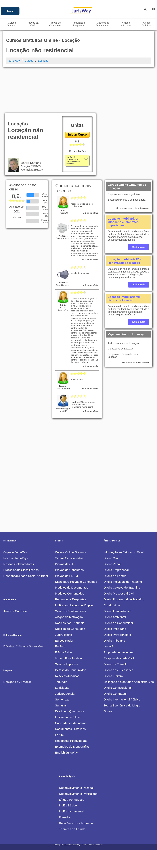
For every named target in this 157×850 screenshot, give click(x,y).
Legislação (62, 687)
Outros (108, 711)
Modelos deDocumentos (103, 24)
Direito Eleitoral (113, 676)
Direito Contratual (115, 693)
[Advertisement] (78, 90)
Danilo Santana (30, 162)
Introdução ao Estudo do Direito (124, 552)
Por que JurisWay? (15, 558)
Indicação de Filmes (68, 717)
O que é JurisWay (15, 552)
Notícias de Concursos (70, 628)
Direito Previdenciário (118, 634)
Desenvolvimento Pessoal (76, 787)
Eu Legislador (64, 640)
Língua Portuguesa (71, 799)
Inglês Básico (68, 805)
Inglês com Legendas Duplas (74, 605)
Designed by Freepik (17, 681)
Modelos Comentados (69, 593)
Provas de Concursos (69, 570)
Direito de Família (115, 576)
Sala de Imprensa (66, 664)
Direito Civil (111, 558)
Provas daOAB (32, 24)
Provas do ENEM (66, 576)
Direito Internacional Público (122, 699)
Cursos (29, 60)
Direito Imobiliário (115, 628)
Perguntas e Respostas (70, 599)
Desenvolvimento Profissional (78, 793)
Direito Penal (112, 564)
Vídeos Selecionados (69, 558)
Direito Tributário (114, 640)
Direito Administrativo (117, 611)
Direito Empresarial (116, 570)
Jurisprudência (65, 693)
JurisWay (14, 60)
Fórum (59, 735)
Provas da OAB (65, 564)
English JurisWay (66, 752)
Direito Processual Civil (119, 593)
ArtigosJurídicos (147, 24)
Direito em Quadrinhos (70, 711)
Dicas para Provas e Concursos (76, 581)
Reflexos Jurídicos (67, 676)
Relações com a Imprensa (76, 823)
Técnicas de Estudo (72, 829)
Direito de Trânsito (116, 664)
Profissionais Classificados (21, 570)
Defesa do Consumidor (70, 670)
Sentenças (62, 699)
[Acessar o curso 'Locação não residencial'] (77, 136)
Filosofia (64, 817)
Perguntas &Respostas (78, 24)
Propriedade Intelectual (119, 652)
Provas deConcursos (55, 24)
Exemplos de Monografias (72, 746)
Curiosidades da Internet (71, 723)
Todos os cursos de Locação (123, 343)
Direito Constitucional (118, 687)
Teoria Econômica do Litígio (122, 705)
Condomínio (112, 605)
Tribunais (61, 681)
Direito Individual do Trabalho (123, 581)
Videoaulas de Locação (121, 348)
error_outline (86, 158)
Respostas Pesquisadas (71, 740)
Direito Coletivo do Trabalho (122, 587)
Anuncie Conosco (15, 611)
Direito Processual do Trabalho (124, 599)
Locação (43, 60)
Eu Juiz (60, 646)
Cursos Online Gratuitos (71, 552)
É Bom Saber (64, 652)
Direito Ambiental (115, 617)
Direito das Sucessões (118, 670)
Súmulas (61, 705)
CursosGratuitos (12, 24)
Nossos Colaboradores (18, 564)
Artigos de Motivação (69, 617)
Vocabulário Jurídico (68, 658)
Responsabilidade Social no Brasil (25, 576)
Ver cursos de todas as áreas (135, 362)
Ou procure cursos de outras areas (132, 208)
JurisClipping (63, 634)
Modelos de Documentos (71, 587)
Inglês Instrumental (71, 811)
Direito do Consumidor (118, 623)
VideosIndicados (126, 24)
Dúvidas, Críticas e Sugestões (23, 646)
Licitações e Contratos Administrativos (129, 681)
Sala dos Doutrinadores (70, 611)
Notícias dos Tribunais (69, 623)
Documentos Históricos (70, 729)
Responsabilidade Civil (119, 658)
